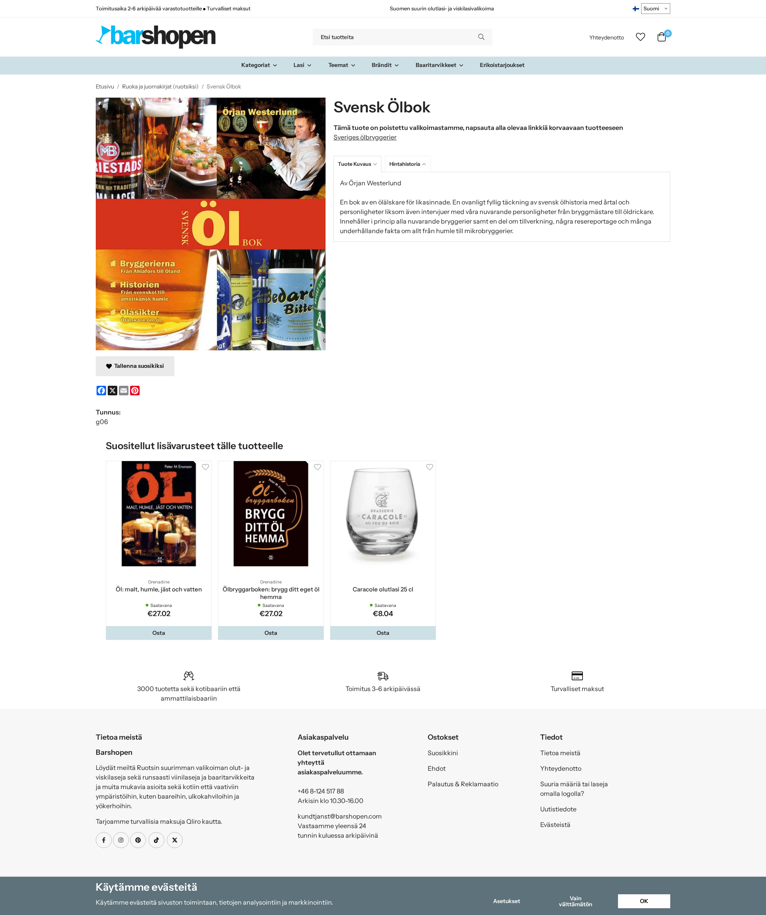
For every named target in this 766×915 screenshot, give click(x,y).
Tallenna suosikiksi (138, 365)
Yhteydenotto (606, 37)
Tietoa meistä (560, 753)
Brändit (382, 65)
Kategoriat (255, 65)
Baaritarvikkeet (436, 65)
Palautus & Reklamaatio (463, 784)
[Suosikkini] (640, 37)
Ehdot (437, 768)
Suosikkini (443, 753)
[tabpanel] (502, 207)
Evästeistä (555, 825)
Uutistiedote (558, 809)
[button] (158, 633)
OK (644, 901)
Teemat (338, 65)
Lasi (299, 65)
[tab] (359, 164)
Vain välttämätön (575, 901)
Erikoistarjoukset (502, 65)
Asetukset (506, 901)
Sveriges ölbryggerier (365, 137)
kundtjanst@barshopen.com (340, 816)
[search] (481, 37)
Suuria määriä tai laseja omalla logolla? (574, 788)
